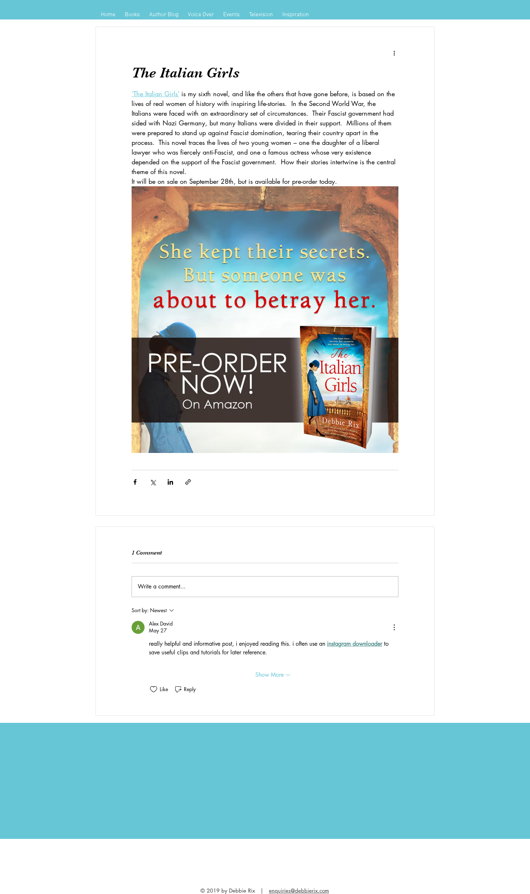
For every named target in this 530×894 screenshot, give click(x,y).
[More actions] (394, 53)
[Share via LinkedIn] (170, 482)
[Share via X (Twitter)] (152, 482)
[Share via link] (188, 482)
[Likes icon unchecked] (153, 689)
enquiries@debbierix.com (299, 890)
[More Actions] (394, 627)
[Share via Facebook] (135, 482)
